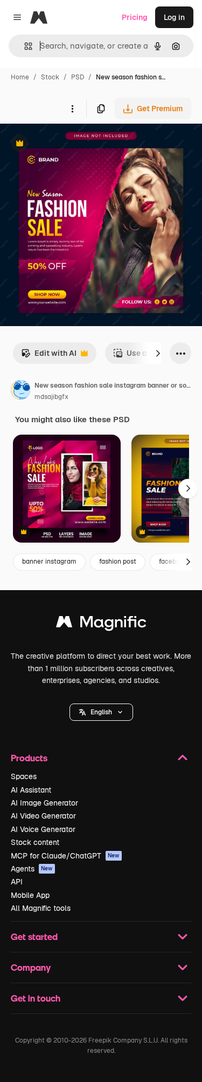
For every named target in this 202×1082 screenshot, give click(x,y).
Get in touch (35, 998)
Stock (50, 77)
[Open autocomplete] (24, 46)
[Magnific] (101, 624)
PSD (77, 77)
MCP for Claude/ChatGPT (65, 856)
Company (31, 967)
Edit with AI (48, 356)
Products (29, 757)
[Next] (158, 353)
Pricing (135, 17)
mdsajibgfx (51, 397)
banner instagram (49, 561)
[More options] (72, 108)
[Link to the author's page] (20, 391)
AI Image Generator (44, 803)
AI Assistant (31, 790)
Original (69, 144)
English (101, 712)
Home (20, 77)
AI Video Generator (43, 816)
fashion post (117, 561)
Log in (174, 17)
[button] (101, 712)
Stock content (35, 842)
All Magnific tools (41, 908)
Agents (32, 869)
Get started (34, 936)
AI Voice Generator (43, 829)
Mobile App (30, 895)
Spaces (24, 776)
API (17, 882)
